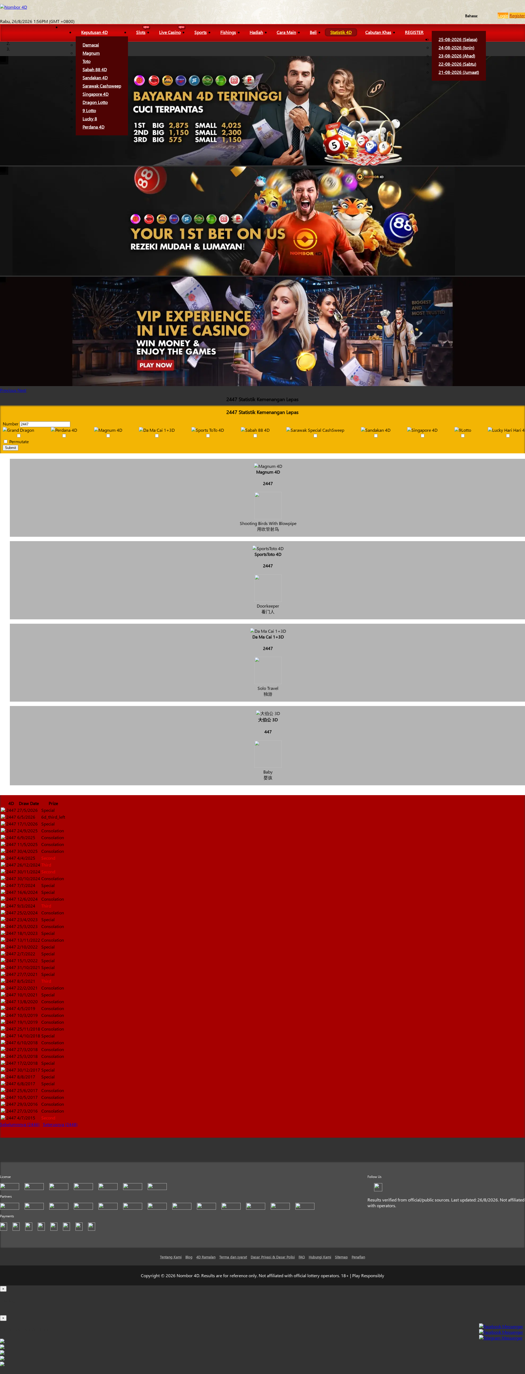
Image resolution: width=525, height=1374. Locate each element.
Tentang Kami (171, 1257)
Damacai (91, 45)
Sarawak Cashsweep (102, 86)
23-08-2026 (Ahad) (457, 56)
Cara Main (286, 32)
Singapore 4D (96, 94)
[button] (9, 390)
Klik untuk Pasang (262, 1370)
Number (11, 424)
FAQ (302, 1257)
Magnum (91, 53)
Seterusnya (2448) (60, 1124)
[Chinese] (486, 15)
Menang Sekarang (17, 1134)
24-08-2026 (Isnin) (456, 47)
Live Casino (170, 32)
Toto (87, 61)
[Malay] (491, 15)
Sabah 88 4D (95, 69)
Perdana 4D (93, 127)
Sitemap (341, 1257)
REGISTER (414, 32)
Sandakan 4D (95, 77)
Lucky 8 (90, 118)
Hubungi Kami (320, 1257)
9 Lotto (89, 110)
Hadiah (256, 32)
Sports (200, 32)
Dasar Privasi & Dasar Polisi (273, 1257)
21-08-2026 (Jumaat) (459, 72)
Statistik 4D (341, 32)
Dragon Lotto (95, 102)
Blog (188, 1257)
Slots (140, 32)
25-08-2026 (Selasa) (458, 39)
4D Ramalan (205, 1257)
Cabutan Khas (378, 32)
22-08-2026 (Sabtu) (457, 64)
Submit (10, 448)
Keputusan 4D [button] (94, 32)
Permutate (18, 441)
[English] (481, 15)
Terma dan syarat (233, 1257)
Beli (313, 32)
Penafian (358, 1257)
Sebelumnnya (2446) (20, 1124)
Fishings (228, 32)
